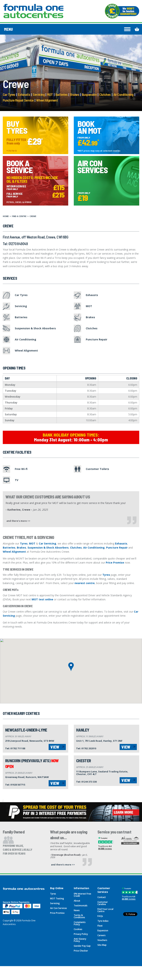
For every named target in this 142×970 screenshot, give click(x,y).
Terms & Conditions (79, 916)
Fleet (100, 925)
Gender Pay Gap (82, 945)
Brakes (74, 94)
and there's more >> (18, 520)
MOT (50, 94)
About (77, 900)
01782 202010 (88, 748)
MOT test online (42, 599)
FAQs (100, 916)
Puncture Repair (117, 547)
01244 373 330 (89, 781)
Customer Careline (102, 903)
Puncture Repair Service (18, 100)
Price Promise (115, 562)
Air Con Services (58, 908)
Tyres (24, 543)
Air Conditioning (123, 94)
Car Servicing (47, 543)
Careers (101, 935)
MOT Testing (57, 898)
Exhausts (24, 94)
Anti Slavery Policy (80, 940)
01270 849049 (18, 243)
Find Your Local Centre (105, 910)
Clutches (105, 94)
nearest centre (85, 583)
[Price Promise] (122, 11)
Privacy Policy (81, 934)
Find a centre (19, 216)
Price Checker (81, 950)
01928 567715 (17, 784)
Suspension (89, 94)
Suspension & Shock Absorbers (48, 547)
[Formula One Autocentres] (33, 11)
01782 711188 (17, 748)
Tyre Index (103, 920)
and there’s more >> (63, 864)
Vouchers (102, 940)
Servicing (39, 94)
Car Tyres (9, 94)
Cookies (78, 929)
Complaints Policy (80, 923)
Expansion (102, 930)
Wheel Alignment (47, 100)
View (54, 746)
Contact (101, 897)
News (77, 910)
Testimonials (80, 905)
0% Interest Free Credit (82, 894)
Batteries (61, 94)
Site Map (101, 945)
